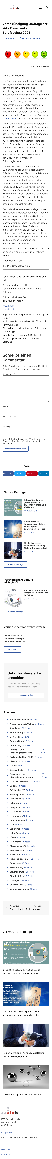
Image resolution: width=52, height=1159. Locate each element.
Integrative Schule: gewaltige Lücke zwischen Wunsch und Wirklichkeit (35, 504)
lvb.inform (11, 118)
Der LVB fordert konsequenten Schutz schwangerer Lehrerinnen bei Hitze (35, 525)
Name (6, 406)
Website (6, 427)
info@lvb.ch (9, 309)
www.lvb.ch (8, 306)
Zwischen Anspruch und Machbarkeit (22, 1094)
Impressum (6, 1154)
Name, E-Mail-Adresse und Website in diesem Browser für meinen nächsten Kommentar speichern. (24, 441)
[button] (40, 7)
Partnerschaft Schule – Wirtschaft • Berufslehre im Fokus (36, 592)
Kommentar (9, 374)
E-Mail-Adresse (11, 416)
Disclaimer (6, 1149)
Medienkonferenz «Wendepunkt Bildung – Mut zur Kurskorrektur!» (36, 545)
